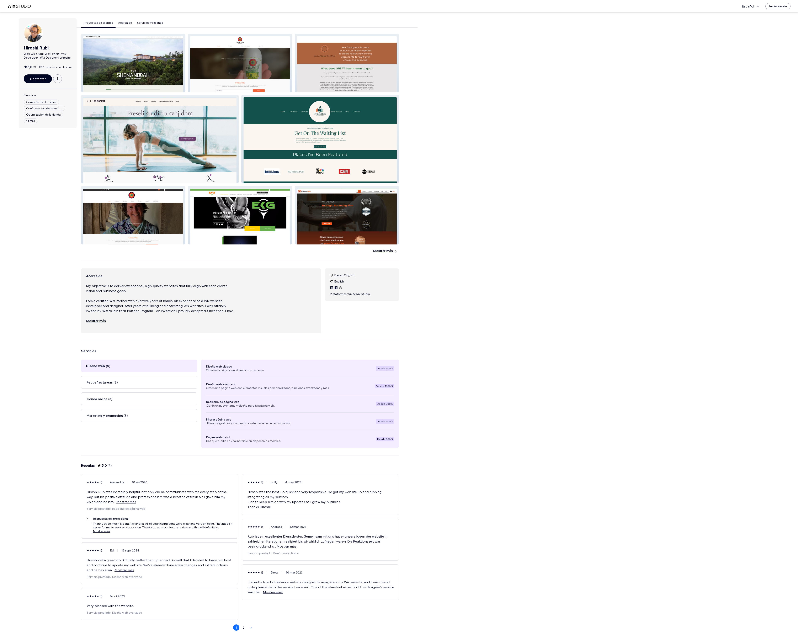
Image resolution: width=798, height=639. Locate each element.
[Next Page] (251, 627)
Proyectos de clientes (98, 23)
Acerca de (125, 23)
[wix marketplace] (19, 6)
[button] (133, 63)
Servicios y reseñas (150, 23)
